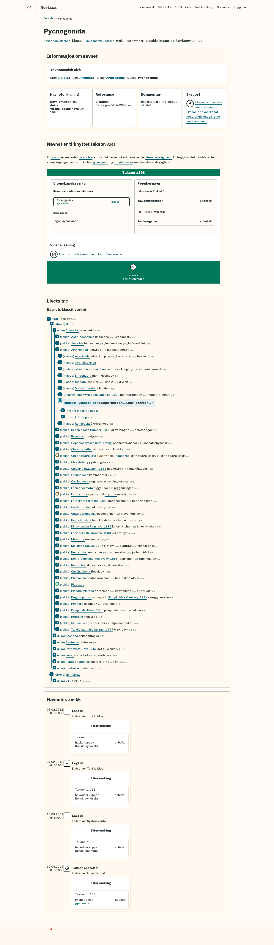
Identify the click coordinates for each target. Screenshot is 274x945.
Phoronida (79, 578)
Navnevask (147, 7)
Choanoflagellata (84, 456)
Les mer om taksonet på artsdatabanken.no (90, 254)
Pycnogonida (87, 402)
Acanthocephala (83, 337)
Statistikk (164, 7)
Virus (70, 681)
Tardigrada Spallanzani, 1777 (92, 629)
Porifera (77, 603)
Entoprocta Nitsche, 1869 (89, 501)
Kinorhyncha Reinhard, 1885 (91, 526)
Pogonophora (81, 597)
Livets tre (85, 157)
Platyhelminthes (83, 591)
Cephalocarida (85, 362)
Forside (48, 18)
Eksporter (223, 7)
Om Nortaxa (183, 7)
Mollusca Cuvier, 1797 (87, 546)
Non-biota (73, 674)
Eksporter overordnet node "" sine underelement (203, 116)
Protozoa (73, 668)
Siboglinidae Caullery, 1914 (127, 597)
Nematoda (79, 552)
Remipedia (83, 423)
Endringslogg (204, 7)
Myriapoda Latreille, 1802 (101, 394)
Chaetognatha (81, 449)
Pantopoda (84, 417)
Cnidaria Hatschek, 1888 (88, 468)
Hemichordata (81, 520)
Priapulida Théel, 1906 (87, 610)
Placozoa (77, 584)
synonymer (100, 162)
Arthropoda (80, 349)
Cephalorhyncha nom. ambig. (92, 443)
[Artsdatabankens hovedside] (32, 7)
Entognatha (83, 375)
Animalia (72, 330)
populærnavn (123, 162)
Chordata (78, 462)
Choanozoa (122, 456)
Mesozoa (78, 539)
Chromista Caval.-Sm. (81, 649)
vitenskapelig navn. (158, 157)
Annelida (77, 343)
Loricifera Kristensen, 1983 (91, 533)
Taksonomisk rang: (57, 41)
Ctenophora (80, 475)
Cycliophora (80, 481)
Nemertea (78, 565)
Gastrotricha (81, 507)
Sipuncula (78, 623)
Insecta (81, 382)
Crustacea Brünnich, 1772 (101, 369)
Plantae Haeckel (77, 661)
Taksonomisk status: (100, 41)
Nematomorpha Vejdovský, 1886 (94, 558)
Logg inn (240, 7)
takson (55, 157)
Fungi (70, 655)
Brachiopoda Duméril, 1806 (91, 430)
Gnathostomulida (83, 513)
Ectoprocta (79, 494)
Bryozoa (77, 436)
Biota (69, 324)
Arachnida (82, 356)
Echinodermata (82, 488)
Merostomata (85, 388)
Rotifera (77, 616)
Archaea (72, 636)
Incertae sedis (87, 410)
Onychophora (81, 571)
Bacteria (72, 642)
